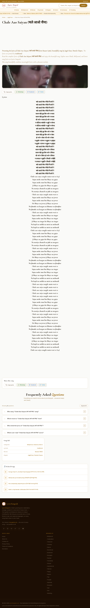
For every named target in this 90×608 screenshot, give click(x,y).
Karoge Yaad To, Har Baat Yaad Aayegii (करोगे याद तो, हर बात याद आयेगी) (26, 471)
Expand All (84, 405)
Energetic (49, 555)
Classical (35, 444)
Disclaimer (5, 548)
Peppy (49, 571)
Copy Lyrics (9, 92)
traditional (40, 448)
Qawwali (49, 582)
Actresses (64, 10)
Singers (49, 10)
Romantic (49, 585)
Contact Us (5, 541)
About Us (85, 1)
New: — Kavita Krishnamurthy (38, 13)
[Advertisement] (45, 37)
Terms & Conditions (7, 546)
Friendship (50, 560)
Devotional (50, 550)
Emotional (49, 552)
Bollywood (25, 10)
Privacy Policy (6, 544)
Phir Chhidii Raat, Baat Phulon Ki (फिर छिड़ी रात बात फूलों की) (23, 483)
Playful (49, 574)
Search (83, 5)
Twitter (42, 92)
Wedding (49, 593)
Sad (48, 588)
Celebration (50, 539)
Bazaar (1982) (39, 451)
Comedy (49, 544)
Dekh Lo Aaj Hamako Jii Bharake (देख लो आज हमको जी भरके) (23, 489)
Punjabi (49, 579)
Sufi (48, 590)
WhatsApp (20, 92)
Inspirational (50, 566)
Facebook (31, 92)
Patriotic (49, 569)
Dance (41, 444)
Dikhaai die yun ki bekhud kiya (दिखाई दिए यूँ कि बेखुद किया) (23, 477)
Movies (33, 10)
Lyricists (41, 10)
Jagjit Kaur (10, 17)
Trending (73, 10)
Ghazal (49, 563)
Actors (56, 10)
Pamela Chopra (38, 455)
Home (17, 10)
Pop (48, 577)
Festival (49, 558)
